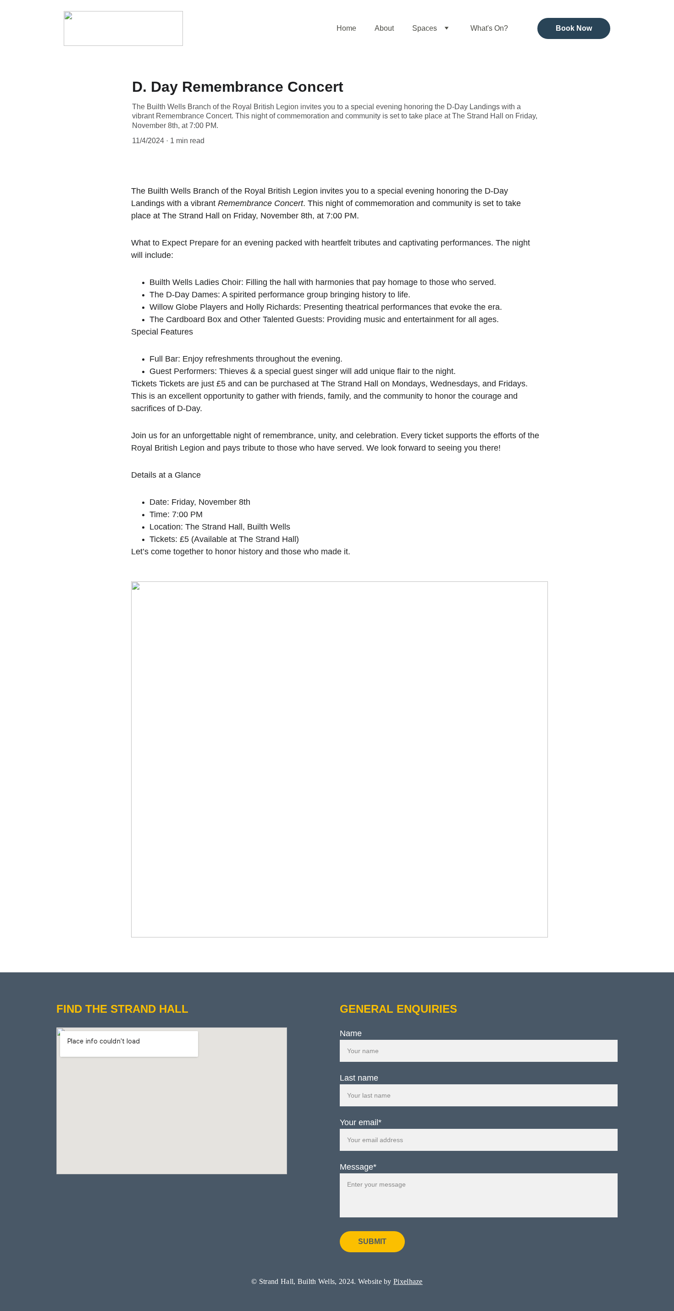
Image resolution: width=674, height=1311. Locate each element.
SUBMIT (372, 1241)
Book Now (574, 28)
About (384, 28)
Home (346, 28)
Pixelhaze (408, 1281)
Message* (358, 1167)
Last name (359, 1077)
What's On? (489, 28)
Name (351, 1033)
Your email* (360, 1122)
